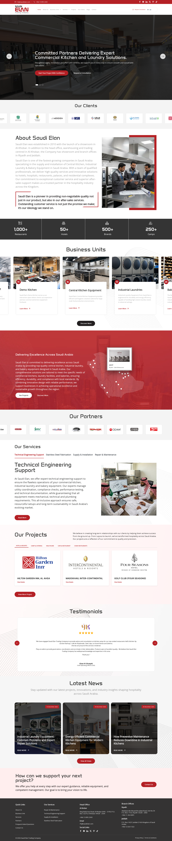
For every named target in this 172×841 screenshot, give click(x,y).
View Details (21, 582)
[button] (36, 84)
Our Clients (81, 9)
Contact (94, 9)
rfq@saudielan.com (86, 824)
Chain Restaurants (80, 546)
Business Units (54, 9)
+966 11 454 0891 (128, 815)
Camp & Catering (36, 546)
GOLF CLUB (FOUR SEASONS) (130, 578)
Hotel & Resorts (21, 545)
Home (39, 9)
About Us (45, 9)
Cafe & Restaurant (64, 546)
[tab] (29, 455)
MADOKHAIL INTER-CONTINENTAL (84, 578)
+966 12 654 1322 (128, 827)
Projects (73, 9)
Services (65, 9)
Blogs (88, 9)
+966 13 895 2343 (86, 817)
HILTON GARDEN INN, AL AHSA (33, 578)
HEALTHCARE (50, 546)
